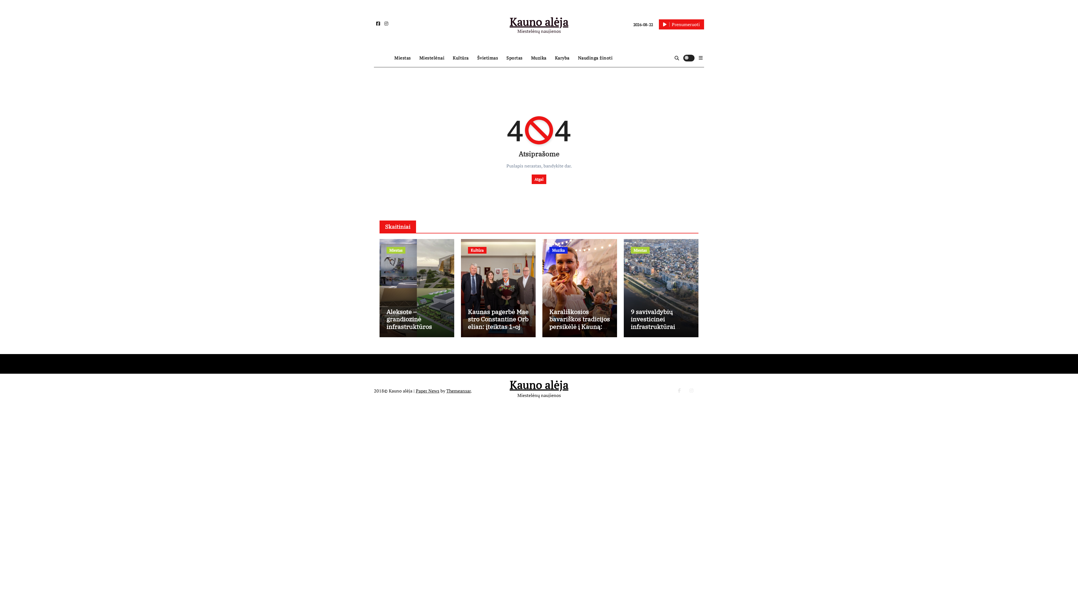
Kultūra (461, 58)
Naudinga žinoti (595, 58)
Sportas (514, 58)
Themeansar (458, 391)
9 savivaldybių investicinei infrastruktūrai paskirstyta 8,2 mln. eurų (660, 326)
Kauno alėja (539, 21)
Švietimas (487, 58)
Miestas (402, 58)
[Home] (382, 58)
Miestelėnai (432, 58)
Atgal (539, 179)
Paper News (427, 391)
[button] (701, 58)
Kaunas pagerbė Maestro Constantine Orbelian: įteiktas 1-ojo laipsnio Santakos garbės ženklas (498, 326)
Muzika (539, 58)
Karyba (562, 58)
